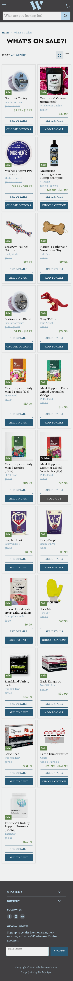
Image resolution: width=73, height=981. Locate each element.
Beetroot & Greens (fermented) (53, 100)
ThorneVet (10, 834)
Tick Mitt (46, 609)
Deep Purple (48, 540)
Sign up (59, 951)
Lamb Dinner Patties (54, 754)
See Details (18, 120)
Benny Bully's (12, 544)
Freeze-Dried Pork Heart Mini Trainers (18, 610)
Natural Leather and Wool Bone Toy (53, 248)
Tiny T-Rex (48, 319)
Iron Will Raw (12, 689)
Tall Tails (45, 254)
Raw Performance (14, 102)
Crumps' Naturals (14, 616)
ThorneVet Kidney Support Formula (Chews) (17, 826)
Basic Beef (12, 754)
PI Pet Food (11, 395)
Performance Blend (18, 319)
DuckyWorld (11, 254)
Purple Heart (13, 540)
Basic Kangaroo (50, 681)
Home (5, 32)
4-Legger (45, 181)
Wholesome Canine (51, 105)
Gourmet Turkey (16, 98)
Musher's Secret (13, 178)
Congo (43, 758)
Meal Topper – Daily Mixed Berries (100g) (19, 467)
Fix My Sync (45, 972)
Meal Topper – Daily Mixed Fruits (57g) (19, 389)
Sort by (6, 54)
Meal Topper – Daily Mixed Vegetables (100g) (54, 391)
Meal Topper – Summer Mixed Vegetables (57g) (51, 467)
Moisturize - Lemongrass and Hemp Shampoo (51, 174)
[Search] (65, 16)
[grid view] (59, 55)
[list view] (67, 55)
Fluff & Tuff (46, 323)
